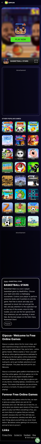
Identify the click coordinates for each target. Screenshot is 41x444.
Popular (8, 324)
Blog (34, 435)
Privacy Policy (7, 435)
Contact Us (18, 435)
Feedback (27, 435)
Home (6, 281)
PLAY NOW (20, 39)
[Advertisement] (20, 92)
